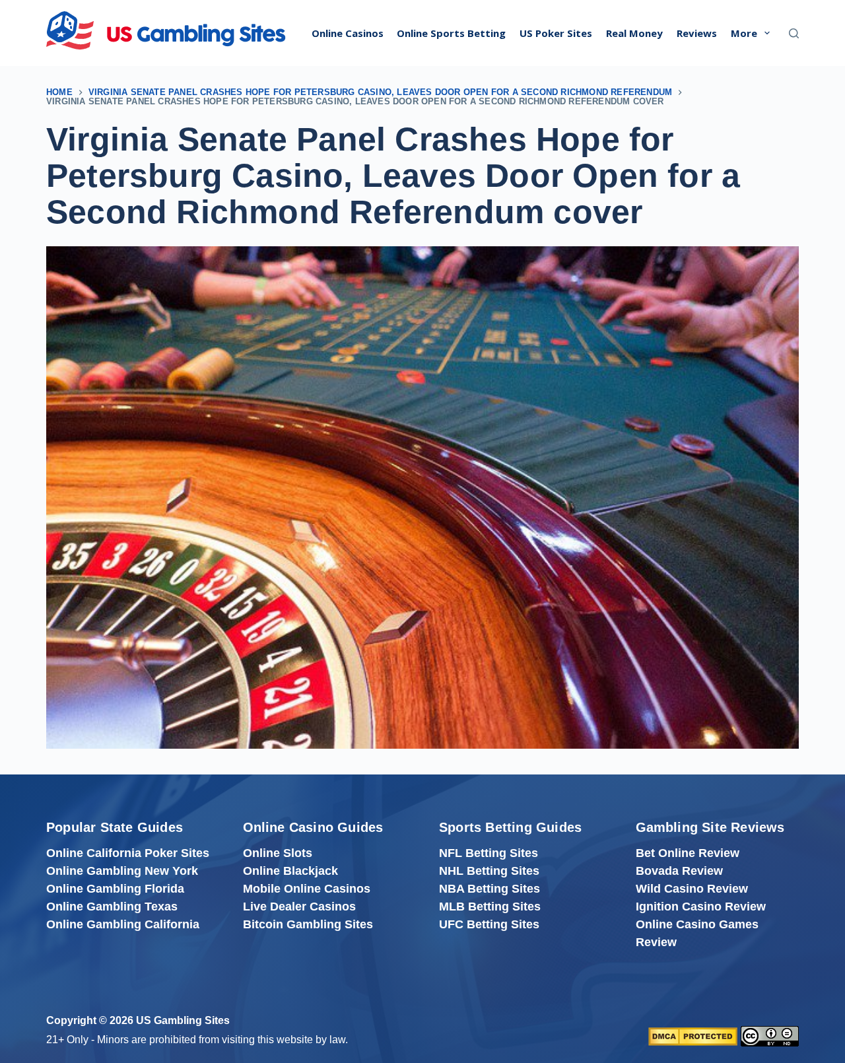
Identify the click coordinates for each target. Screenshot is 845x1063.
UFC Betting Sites (489, 924)
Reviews (697, 33)
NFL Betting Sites (488, 853)
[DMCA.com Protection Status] (692, 1036)
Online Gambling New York (122, 870)
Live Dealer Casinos (299, 906)
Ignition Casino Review (701, 906)
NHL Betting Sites (489, 870)
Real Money (634, 33)
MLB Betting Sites (490, 906)
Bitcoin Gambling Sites (308, 924)
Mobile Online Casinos (306, 888)
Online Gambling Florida (115, 888)
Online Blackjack (290, 870)
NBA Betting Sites (489, 888)
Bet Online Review (687, 853)
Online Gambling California (122, 924)
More (744, 33)
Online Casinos (348, 33)
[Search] (794, 33)
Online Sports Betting (451, 33)
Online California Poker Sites (127, 853)
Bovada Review (679, 870)
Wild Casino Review (692, 888)
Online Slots (277, 853)
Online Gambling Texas (112, 906)
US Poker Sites (556, 33)
